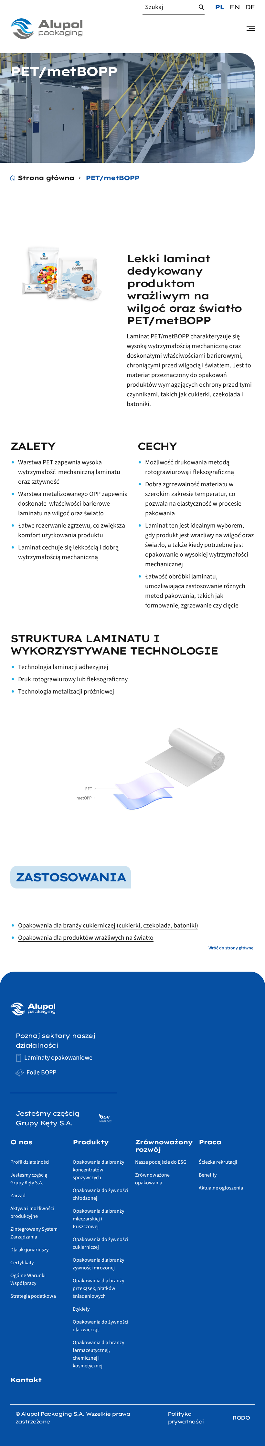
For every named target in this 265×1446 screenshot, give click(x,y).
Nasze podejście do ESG (160, 1162)
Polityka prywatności (186, 1418)
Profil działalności (29, 1162)
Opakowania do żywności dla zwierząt (100, 1325)
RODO (240, 1417)
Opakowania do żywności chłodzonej (100, 1194)
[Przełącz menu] (251, 28)
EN (234, 7)
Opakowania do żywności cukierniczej (100, 1243)
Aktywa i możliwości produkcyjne (32, 1212)
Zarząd (18, 1195)
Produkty (90, 1142)
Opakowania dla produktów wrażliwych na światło (86, 937)
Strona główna (46, 178)
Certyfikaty (22, 1262)
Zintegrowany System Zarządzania (34, 1233)
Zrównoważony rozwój (163, 1145)
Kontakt (25, 1380)
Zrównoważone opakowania (152, 1178)
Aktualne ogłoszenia (221, 1187)
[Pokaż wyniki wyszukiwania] (202, 7)
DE (250, 7)
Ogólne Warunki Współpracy (28, 1279)
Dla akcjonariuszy (29, 1249)
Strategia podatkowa (33, 1296)
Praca (210, 1142)
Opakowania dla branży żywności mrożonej (98, 1264)
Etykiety (81, 1309)
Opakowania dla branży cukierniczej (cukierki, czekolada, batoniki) (108, 925)
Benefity (208, 1175)
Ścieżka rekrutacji (218, 1162)
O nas (21, 1142)
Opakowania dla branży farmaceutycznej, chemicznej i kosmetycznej (98, 1354)
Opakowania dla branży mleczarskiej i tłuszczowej (98, 1219)
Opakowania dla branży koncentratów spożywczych (98, 1170)
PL (219, 7)
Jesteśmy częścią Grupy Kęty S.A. (28, 1178)
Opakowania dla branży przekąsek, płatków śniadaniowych (98, 1288)
